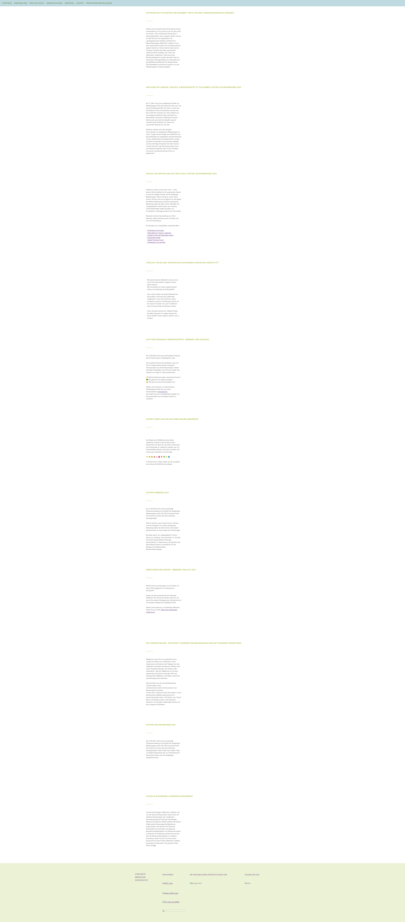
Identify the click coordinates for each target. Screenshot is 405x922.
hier (154, 845)
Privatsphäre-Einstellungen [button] (99, 3)
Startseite (7, 3)
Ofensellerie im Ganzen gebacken (159, 233)
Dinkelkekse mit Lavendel (156, 242)
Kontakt (80, 3)
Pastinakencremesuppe (155, 230)
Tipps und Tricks (36, 3)
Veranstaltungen (54, 3)
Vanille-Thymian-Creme (155, 240)
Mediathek (69, 3)
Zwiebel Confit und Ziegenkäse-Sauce (160, 235)
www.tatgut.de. (162, 392)
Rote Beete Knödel (153, 238)
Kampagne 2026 (20, 3)
